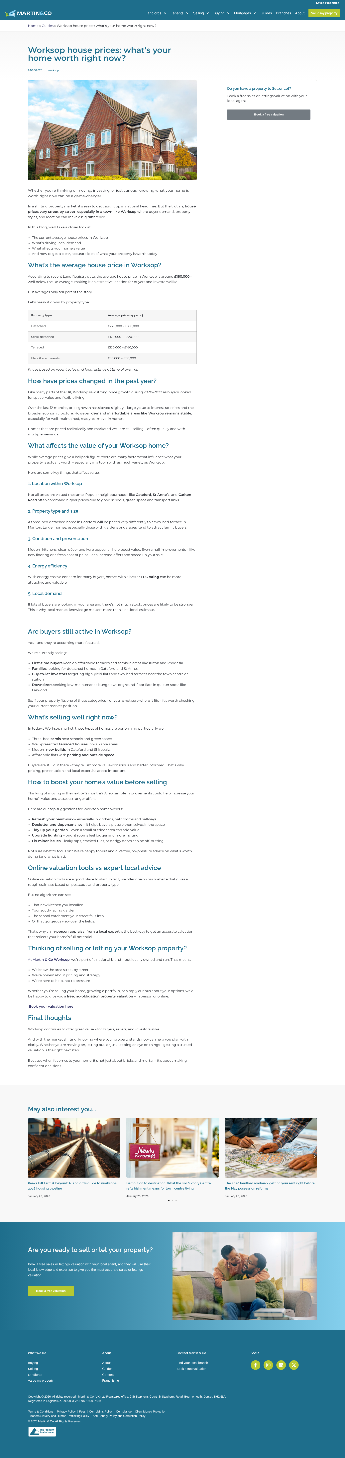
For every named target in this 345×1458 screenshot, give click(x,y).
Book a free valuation (191, 1368)
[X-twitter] (294, 1365)
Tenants (177, 13)
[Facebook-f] (255, 1365)
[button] (30, 1156)
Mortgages (242, 13)
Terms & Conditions (41, 1411)
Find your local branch (192, 1362)
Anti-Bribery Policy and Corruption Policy (119, 1416)
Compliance (124, 1411)
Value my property (41, 1380)
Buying (218, 13)
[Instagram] (268, 1365)
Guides (266, 13)
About (299, 13)
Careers (108, 1374)
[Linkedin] (281, 1365)
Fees (82, 1411)
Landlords (153, 13)
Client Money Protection (150, 1411)
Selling (198, 13)
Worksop (53, 70)
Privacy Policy (66, 1411)
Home (33, 26)
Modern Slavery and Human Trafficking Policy (59, 1416)
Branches (283, 13)
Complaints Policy (101, 1411)
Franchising (110, 1380)
